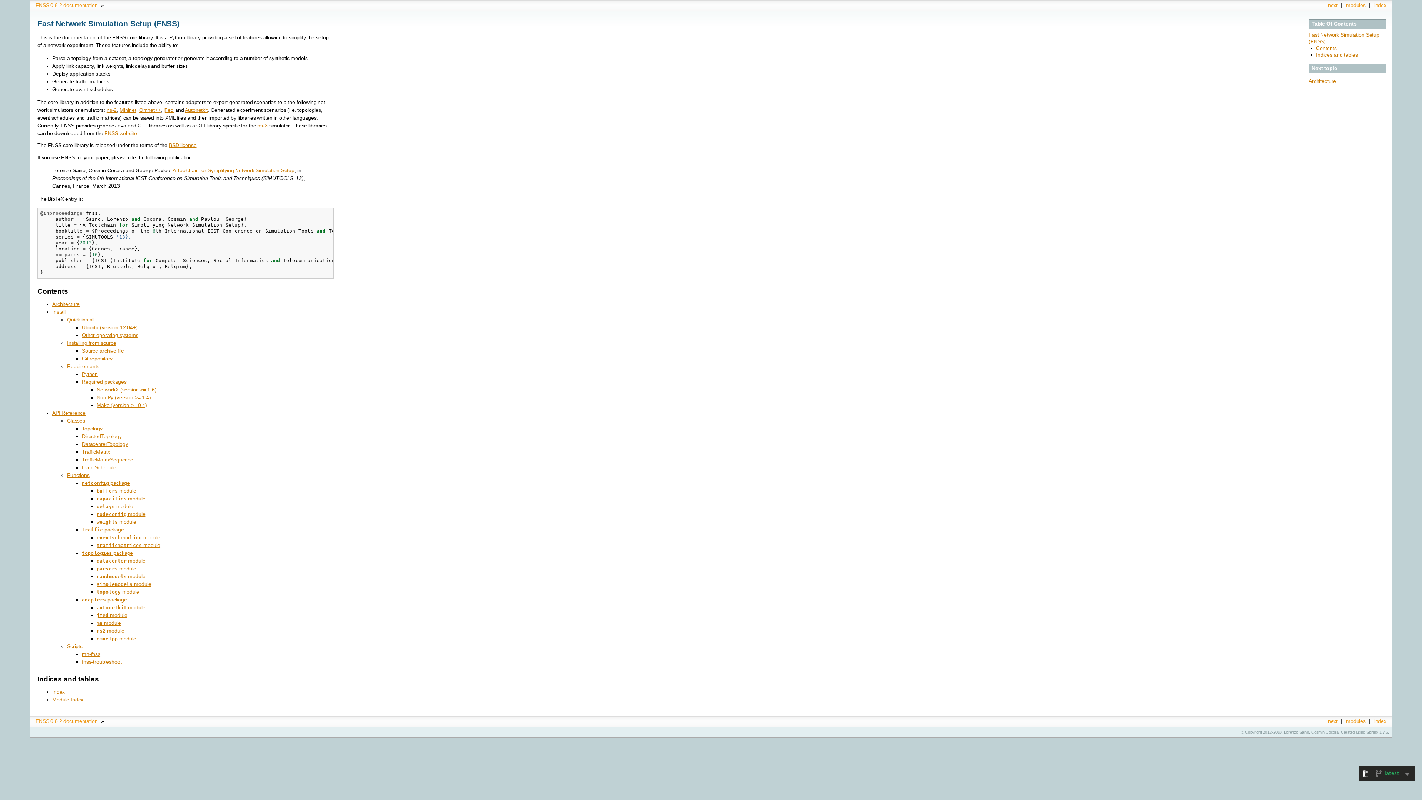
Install (59, 312)
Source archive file (103, 351)
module (116, 491)
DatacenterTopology (105, 444)
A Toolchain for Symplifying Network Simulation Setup (233, 170)
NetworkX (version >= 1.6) (127, 390)
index (1380, 5)
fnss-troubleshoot (102, 662)
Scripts (75, 646)
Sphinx (1372, 732)
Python (90, 374)
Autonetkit (196, 110)
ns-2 (112, 110)
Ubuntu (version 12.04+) (110, 327)
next (1333, 5)
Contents (1326, 48)
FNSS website (120, 133)
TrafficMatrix (96, 452)
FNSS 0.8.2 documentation (67, 5)
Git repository (97, 358)
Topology (92, 428)
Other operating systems (110, 335)
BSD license (182, 145)
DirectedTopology (102, 436)
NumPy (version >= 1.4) (124, 397)
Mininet (128, 110)
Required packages (104, 382)
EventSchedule (99, 467)
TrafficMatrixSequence (107, 460)
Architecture (1322, 81)
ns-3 (262, 126)
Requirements (83, 366)
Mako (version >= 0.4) (122, 405)
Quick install (80, 320)
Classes (76, 421)
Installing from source (91, 343)
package (106, 483)
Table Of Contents (1334, 24)
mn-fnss (91, 654)
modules (1356, 5)
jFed (169, 110)
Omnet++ (150, 110)
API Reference (69, 413)
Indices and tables (1337, 55)
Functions (78, 475)
